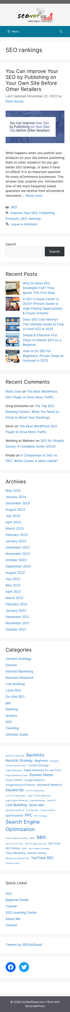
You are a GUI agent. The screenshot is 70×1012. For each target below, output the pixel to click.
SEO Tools (54, 843)
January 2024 (16, 497)
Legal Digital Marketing (17, 800)
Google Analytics (34, 779)
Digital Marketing (14, 770)
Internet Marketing (19, 671)
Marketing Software (15, 810)
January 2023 (16, 541)
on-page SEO (32, 810)
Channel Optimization (16, 765)
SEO (14, 207)
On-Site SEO (15, 696)
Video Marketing (15, 852)
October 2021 (16, 629)
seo (41, 837)
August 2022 (15, 572)
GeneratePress (35, 1006)
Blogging (54, 761)
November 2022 (18, 554)
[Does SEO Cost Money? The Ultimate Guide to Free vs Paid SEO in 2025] (13, 325)
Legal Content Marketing (39, 795)
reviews (11, 715)
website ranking (36, 852)
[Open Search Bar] (61, 31)
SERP (24, 848)
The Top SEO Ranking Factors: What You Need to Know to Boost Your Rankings (32, 411)
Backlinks (35, 755)
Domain (11, 665)
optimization (14, 815)
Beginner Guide (17, 900)
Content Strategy (18, 659)
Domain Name (41, 775)
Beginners (41, 760)
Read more (34, 195)
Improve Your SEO (24, 213)
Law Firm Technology (16, 795)
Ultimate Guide (17, 734)
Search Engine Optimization (23, 825)
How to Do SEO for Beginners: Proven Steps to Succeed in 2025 (43, 355)
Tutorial (11, 906)
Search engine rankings (17, 838)
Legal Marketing (37, 800)
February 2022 (16, 604)
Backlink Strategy (19, 760)
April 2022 (13, 591)
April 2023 (13, 522)
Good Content (14, 779)
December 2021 (17, 617)
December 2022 (18, 547)
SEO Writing (13, 848)
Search (11, 244)
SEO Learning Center (21, 912)
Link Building (15, 684)
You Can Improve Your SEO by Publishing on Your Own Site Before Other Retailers (32, 80)
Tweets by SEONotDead (24, 944)
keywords (15, 790)
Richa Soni (13, 391)
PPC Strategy (40, 816)
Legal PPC (52, 800)
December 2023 (18, 503)
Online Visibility (48, 810)
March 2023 (15, 528)
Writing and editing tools (17, 858)
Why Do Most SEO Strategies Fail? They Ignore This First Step (39, 288)
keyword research (49, 784)
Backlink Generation (15, 756)
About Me (13, 919)
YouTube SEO (42, 858)
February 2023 (17, 535)
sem (32, 837)
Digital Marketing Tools (17, 775)
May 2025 (13, 490)
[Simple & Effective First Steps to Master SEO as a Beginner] (13, 340)
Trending (12, 728)
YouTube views (13, 863)
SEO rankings (31, 219)
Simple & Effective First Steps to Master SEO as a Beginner (42, 340)
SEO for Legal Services (35, 844)
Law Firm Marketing (35, 790)
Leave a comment (24, 224)
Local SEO (13, 690)
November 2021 (17, 623)
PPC (28, 815)
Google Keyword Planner (20, 784)
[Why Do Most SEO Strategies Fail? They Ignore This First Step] (13, 288)
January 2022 (16, 610)
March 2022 (15, 598)
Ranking (12, 709)
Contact (11, 925)
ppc (8, 703)
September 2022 (18, 566)
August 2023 (15, 509)
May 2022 (13, 585)
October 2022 (16, 560)
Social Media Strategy (39, 848)
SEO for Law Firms (14, 844)
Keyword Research (20, 678)
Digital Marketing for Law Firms (42, 770)
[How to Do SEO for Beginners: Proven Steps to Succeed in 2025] (13, 356)
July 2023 (13, 516)
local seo (36, 805)
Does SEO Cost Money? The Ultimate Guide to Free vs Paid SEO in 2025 (43, 324)
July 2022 (13, 579)
